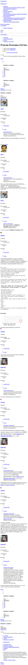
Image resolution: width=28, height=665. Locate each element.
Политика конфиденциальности (11, 647)
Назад (2, 58)
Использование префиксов (10, 8)
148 (4, 86)
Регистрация (4, 34)
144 (4, 75)
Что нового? (6, 12)
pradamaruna (13, 48)
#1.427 (5, 423)
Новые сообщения (7, 11)
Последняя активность (9, 15)
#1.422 (5, 175)
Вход (2, 31)
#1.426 (5, 388)
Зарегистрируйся (6, 436)
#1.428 (5, 468)
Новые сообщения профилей (20, 14)
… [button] (4, 62)
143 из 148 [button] (8, 90)
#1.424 (5, 256)
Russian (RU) (6, 642)
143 (4, 73)
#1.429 (5, 511)
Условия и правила (8, 645)
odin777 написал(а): (8, 223)
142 (4, 72)
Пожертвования (7, 20)
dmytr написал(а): (7, 132)
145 (4, 76)
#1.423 (5, 221)
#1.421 (5, 129)
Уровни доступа (21, 7)
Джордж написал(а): (8, 390)
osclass (8, 52)
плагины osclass (14, 52)
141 (4, 71)
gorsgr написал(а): (7, 177)
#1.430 (5, 565)
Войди (19, 434)
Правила (5, 6)
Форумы (5, 10)
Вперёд (2, 88)
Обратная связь (7, 644)
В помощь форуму (14, 21)
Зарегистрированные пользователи (12, 18)
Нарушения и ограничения (10, 7)
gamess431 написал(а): (8, 425)
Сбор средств (6, 21)
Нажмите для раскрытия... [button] (9, 135)
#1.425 (5, 352)
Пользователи (6, 16)
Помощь (5, 648)
